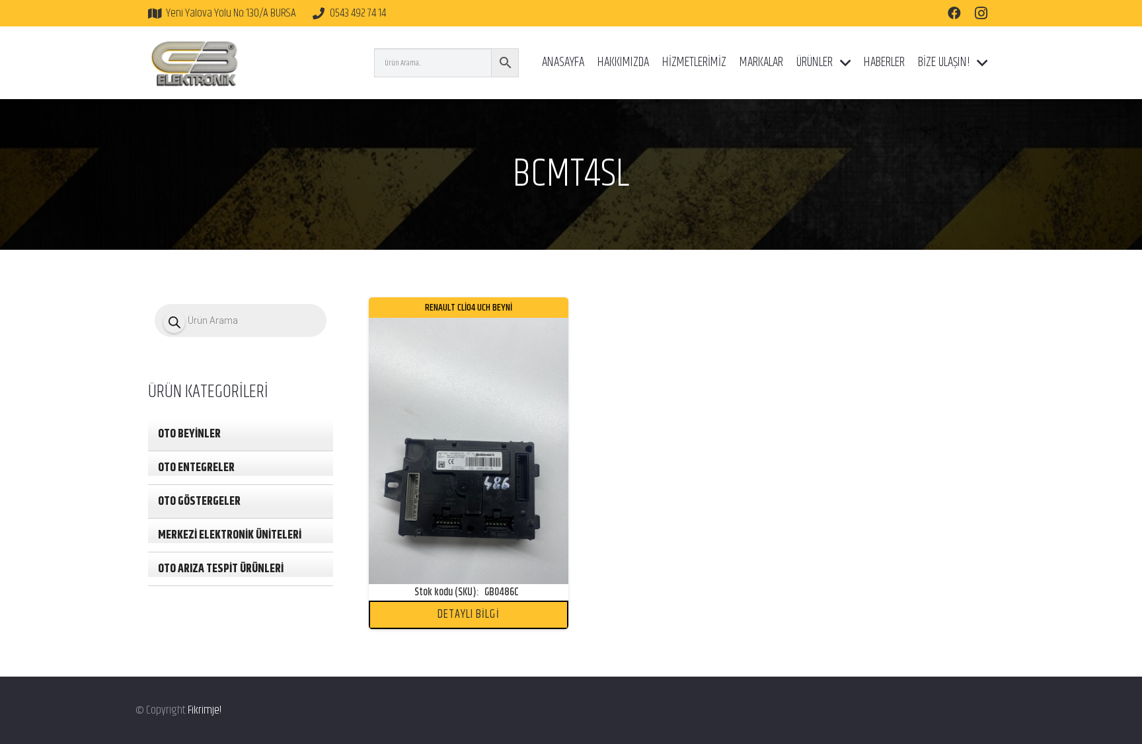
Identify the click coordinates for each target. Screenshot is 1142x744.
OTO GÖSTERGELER (199, 501)
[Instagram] (981, 13)
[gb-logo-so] (194, 63)
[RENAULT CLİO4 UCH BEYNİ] (468, 327)
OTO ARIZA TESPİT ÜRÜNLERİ (221, 569)
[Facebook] (954, 13)
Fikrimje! (204, 710)
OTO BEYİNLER (189, 434)
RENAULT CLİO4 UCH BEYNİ (468, 307)
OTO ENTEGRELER (196, 468)
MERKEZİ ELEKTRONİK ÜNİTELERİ (229, 535)
